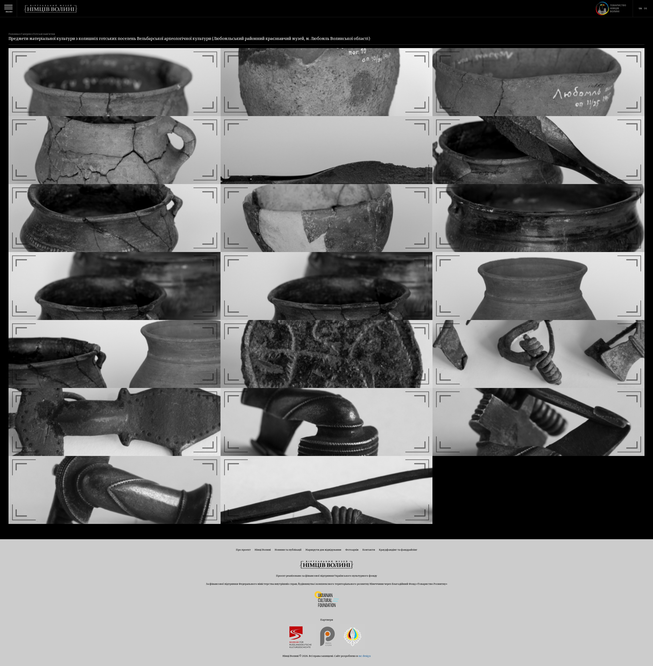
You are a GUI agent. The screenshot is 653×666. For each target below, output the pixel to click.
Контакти (368, 549)
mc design (364, 656)
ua (640, 8)
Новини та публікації (288, 549)
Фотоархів (351, 549)
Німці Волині (263, 549)
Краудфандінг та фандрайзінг (398, 549)
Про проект (243, 549)
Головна (14, 34)
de (645, 8)
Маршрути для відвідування (323, 549)
